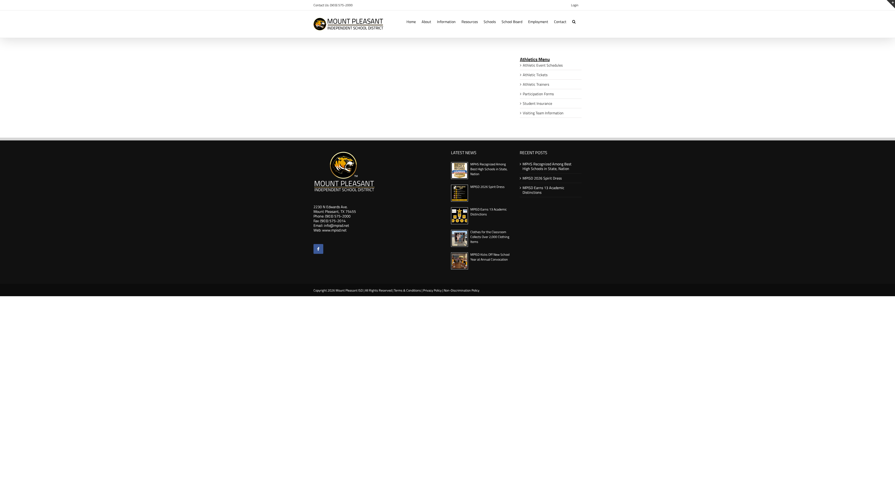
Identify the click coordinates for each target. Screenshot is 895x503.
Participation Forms (538, 94)
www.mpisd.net (334, 230)
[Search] (574, 21)
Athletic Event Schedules (543, 65)
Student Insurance (537, 103)
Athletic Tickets (535, 75)
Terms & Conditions (407, 290)
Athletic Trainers (536, 84)
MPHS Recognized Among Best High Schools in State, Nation (488, 169)
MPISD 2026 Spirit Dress (487, 186)
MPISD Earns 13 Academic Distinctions (543, 190)
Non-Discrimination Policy (461, 290)
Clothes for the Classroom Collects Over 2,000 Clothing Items (489, 236)
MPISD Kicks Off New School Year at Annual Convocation (489, 257)
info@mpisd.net (336, 225)
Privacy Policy (432, 290)
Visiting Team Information (543, 113)
